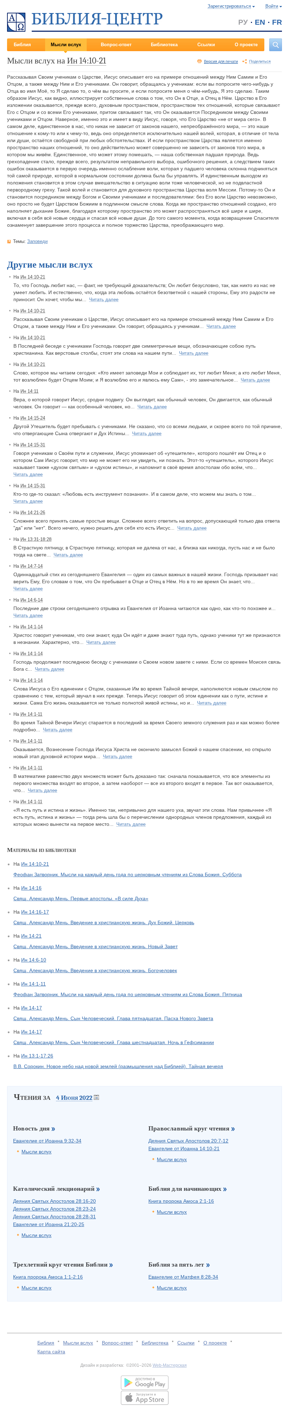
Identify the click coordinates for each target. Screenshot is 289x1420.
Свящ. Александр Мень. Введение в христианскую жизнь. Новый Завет (95, 946)
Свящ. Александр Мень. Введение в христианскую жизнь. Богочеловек (95, 970)
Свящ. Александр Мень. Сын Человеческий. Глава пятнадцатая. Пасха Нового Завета (113, 1018)
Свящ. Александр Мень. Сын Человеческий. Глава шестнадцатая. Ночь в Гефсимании (113, 1042)
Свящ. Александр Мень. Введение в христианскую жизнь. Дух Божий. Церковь (103, 922)
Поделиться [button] (260, 61)
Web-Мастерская (170, 1365)
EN (260, 22)
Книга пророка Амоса (181, 1201)
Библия (22, 44)
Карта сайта (51, 1351)
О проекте (246, 44)
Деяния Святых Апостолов (188, 1141)
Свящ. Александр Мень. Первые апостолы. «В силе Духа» (80, 898)
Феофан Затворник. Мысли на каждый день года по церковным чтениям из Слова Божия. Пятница (127, 994)
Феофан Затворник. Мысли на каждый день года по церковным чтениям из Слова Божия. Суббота (127, 874)
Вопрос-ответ (116, 44)
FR (277, 22)
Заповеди (37, 241)
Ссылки (206, 44)
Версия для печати (221, 61)
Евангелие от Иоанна (47, 1141)
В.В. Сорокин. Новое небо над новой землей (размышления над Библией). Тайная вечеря (118, 1066)
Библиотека (164, 44)
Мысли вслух (66, 44)
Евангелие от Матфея (183, 1277)
